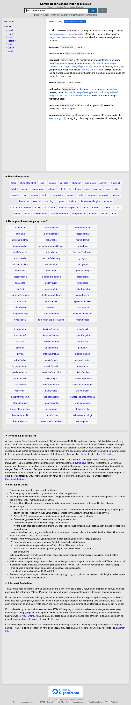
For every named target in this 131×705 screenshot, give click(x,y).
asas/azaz (20, 282)
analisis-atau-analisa (45, 207)
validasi (107, 207)
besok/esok (20, 319)
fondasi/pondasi (82, 233)
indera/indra (20, 329)
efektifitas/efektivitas (51, 295)
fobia (13, 182)
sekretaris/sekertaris (82, 384)
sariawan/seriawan (83, 378)
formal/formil (82, 239)
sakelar (51, 189)
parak (11, 47)
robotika (96, 207)
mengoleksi (57, 195)
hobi (42, 182)
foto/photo (83, 246)
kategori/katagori (20, 402)
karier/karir (20, 390)
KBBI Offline (28, 615)
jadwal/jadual (20, 359)
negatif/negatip (51, 402)
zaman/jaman (82, 421)
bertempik (103, 195)
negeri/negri (51, 409)
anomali (103, 182)
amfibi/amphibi (20, 252)
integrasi (93, 213)
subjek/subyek (82, 402)
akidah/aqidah (20, 246)
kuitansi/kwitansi (51, 335)
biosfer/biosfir (51, 227)
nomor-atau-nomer (59, 213)
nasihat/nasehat (51, 396)
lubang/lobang (51, 347)
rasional (37, 201)
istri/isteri (20, 347)
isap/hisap (20, 341)
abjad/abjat (20, 227)
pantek (97, 189)
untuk (114, 213)
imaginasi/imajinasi (82, 313)
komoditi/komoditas (20, 409)
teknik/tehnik (82, 409)
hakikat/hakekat (82, 288)
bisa (117, 189)
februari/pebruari (82, 227)
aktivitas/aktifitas (20, 239)
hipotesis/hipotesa (82, 301)
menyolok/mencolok (51, 372)
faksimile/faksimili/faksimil (51, 319)
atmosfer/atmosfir (20, 295)
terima (17, 213)
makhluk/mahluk (51, 353)
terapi (107, 189)
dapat (104, 213)
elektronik (115, 182)
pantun (45, 195)
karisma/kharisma (20, 396)
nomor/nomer (51, 415)
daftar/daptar (51, 252)
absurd (24, 189)
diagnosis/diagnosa (51, 276)
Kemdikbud (80, 462)
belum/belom (20, 307)
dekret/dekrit (51, 264)
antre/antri (20, 270)
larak (10, 44)
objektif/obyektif (82, 335)
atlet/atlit (20, 288)
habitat (14, 189)
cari (24, 195)
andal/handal (20, 258)
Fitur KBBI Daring (104, 454)
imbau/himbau (82, 319)
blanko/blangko (51, 233)
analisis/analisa (20, 264)
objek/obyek (83, 329)
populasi (61, 201)
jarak (10, 37)
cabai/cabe (51, 239)
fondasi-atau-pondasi (69, 207)
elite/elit (51, 307)
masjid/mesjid (51, 359)
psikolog (64, 182)
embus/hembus (51, 313)
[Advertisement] (87, 144)
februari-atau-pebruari (20, 207)
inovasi (14, 195)
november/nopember (51, 421)
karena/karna (20, 384)
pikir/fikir (82, 347)
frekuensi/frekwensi (82, 252)
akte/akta (20, 233)
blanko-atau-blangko (90, 201)
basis (80, 195)
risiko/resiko (83, 372)
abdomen (76, 182)
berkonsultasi (40, 213)
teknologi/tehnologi (82, 415)
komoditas (24, 201)
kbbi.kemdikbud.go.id (15, 479)
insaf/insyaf (20, 335)
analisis (72, 201)
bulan (85, 207)
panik (27, 213)
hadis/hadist (83, 276)
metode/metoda (51, 366)
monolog (49, 201)
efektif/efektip (51, 288)
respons (91, 195)
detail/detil (51, 270)
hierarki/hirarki (82, 295)
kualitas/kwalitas (51, 329)
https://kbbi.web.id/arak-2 (74, 21)
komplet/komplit (20, 415)
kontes (70, 195)
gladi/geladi (82, 264)
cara (118, 207)
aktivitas (108, 201)
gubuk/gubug (82, 270)
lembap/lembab (51, 341)
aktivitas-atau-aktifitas (70, 189)
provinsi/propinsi (83, 359)
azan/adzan (20, 301)
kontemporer (38, 189)
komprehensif (78, 213)
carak (11, 33)
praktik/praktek (82, 353)
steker (87, 189)
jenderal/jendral (20, 372)
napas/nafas (51, 390)
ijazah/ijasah (82, 307)
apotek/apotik (20, 276)
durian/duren (51, 282)
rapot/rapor (82, 366)
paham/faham (82, 341)
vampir (34, 195)
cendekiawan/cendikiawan (51, 246)
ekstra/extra (51, 301)
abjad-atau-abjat (28, 182)
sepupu (52, 182)
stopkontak (90, 182)
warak (11, 51)
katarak (12, 40)
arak (10, 30)
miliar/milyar (51, 378)
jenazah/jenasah (20, 366)
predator (116, 195)
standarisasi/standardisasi (82, 396)
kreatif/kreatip (20, 421)
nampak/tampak (51, 384)
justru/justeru (20, 378)
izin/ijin (20, 353)
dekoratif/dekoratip (51, 258)
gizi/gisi (82, 258)
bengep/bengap (20, 313)
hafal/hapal (82, 282)
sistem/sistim (82, 390)
